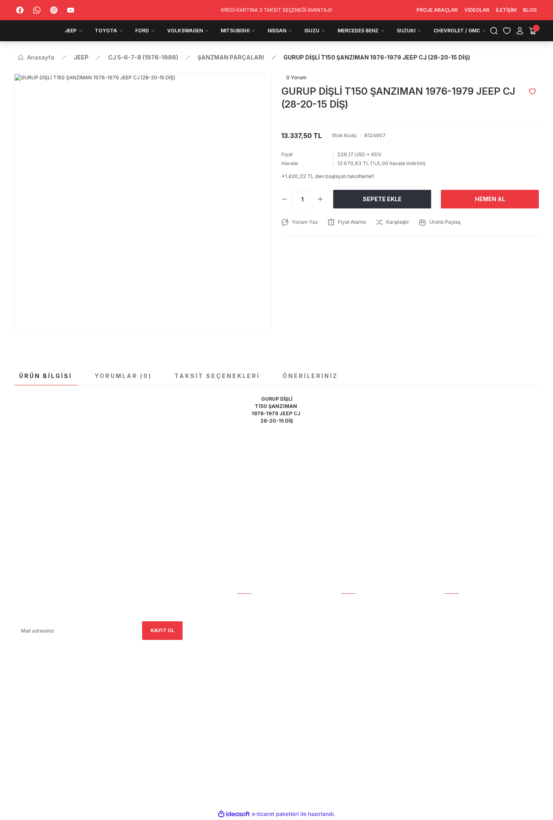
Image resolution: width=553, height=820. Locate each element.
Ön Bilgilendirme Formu (373, 683)
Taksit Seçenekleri (217, 375)
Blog (244, 661)
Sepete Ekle (382, 198)
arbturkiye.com (124, 712)
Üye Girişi (353, 627)
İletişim (247, 649)
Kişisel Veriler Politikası (374, 695)
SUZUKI (454, 706)
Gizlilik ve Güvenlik (367, 661)
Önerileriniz (310, 375)
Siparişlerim (253, 627)
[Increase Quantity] (320, 199)
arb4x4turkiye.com (37, 712)
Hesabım (248, 604)
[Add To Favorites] (532, 91)
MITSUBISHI (459, 661)
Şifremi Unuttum (364, 638)
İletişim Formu (257, 638)
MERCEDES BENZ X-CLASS (477, 695)
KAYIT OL (162, 630)
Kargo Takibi (358, 604)
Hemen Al (490, 198)
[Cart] (533, 31)
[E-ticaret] (275, 814)
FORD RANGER (462, 638)
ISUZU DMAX (460, 683)
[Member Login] (520, 31)
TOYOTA (456, 627)
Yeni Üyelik (356, 615)
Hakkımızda (252, 615)
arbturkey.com (80, 712)
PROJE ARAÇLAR (465, 604)
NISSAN (454, 672)
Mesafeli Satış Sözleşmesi (377, 649)
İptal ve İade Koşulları (372, 672)
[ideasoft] (234, 814)
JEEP (450, 615)
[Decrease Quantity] (284, 199)
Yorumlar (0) (123, 375)
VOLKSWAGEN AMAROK (474, 649)
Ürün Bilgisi (45, 375)
